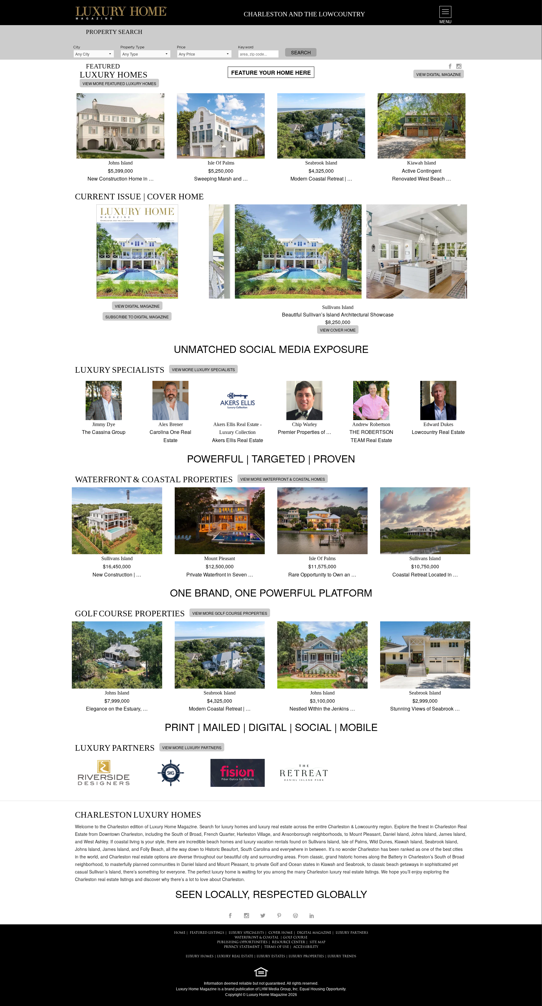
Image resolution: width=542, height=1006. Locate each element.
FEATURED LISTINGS (207, 933)
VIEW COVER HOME (338, 330)
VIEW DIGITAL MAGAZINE (438, 74)
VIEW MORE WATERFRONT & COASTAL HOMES (282, 479)
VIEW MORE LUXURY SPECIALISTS (203, 369)
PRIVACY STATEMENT (242, 947)
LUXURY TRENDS (341, 956)
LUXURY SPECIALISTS (246, 933)
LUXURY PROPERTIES (306, 956)
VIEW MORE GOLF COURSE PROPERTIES (229, 613)
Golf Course (295, 937)
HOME (179, 933)
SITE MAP (317, 942)
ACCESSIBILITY (305, 947)
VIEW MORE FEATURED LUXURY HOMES (119, 83)
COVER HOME (280, 933)
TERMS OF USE (276, 947)
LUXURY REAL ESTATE (235, 956)
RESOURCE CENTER (288, 942)
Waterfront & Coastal (257, 937)
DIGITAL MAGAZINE (314, 933)
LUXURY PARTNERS (352, 933)
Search (301, 52)
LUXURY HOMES (200, 956)
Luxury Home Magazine (196, 989)
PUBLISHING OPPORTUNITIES (242, 942)
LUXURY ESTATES (271, 956)
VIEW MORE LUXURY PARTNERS (191, 747)
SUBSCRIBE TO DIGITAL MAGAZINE (137, 316)
